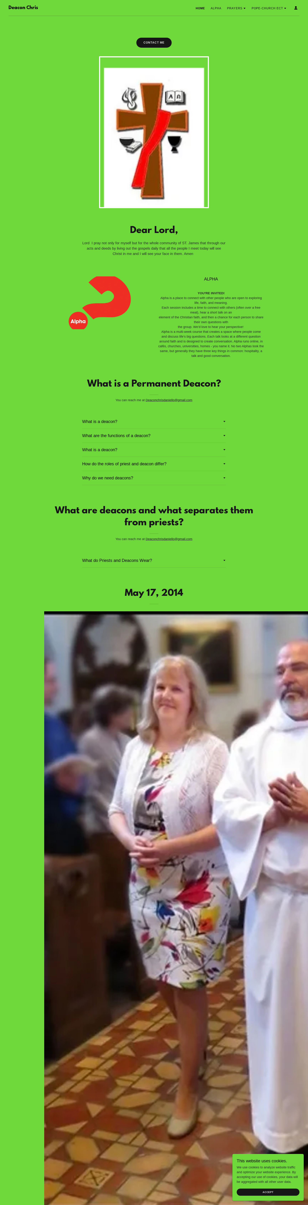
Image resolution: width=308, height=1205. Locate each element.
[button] (236, 8)
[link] (23, 8)
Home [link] (200, 8)
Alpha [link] (216, 8)
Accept (268, 1192)
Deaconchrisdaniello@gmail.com (169, 400)
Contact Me (154, 42)
